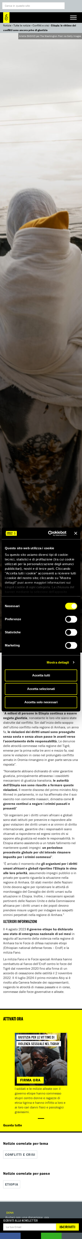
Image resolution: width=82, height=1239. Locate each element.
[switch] (71, 619)
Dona (9, 1212)
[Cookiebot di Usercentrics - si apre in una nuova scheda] (49, 533)
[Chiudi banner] (75, 533)
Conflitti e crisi (41, 25)
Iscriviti (67, 1226)
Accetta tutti (41, 675)
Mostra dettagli (58, 662)
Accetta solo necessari (41, 702)
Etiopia (11, 1184)
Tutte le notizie (21, 25)
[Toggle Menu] (73, 17)
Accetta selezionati (41, 689)
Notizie (7, 25)
